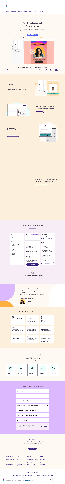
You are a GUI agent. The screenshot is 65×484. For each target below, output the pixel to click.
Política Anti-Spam (21, 475)
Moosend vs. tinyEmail (31, 464)
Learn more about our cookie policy (29, 480)
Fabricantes (19, 461)
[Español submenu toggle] (37, 477)
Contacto (7, 461)
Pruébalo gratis (32, 264)
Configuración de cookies (49, 475)
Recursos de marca (9, 464)
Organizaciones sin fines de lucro (21, 465)
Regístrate (21, 1)
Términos (38, 475)
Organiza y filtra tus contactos (40, 108)
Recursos (19, 11)
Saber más (9, 374)
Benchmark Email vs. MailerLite (32, 462)
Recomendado (35, 234)
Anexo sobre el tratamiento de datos (30, 475)
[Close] (50, 480)
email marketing (40, 29)
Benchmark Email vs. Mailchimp (32, 459)
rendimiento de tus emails (43, 181)
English (18, 2)
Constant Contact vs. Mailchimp (32, 461)
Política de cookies (15, 475)
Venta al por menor (20, 457)
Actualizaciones (8, 462)
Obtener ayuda (43, 462)
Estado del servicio (43, 465)
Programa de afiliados (10, 459)
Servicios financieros (20, 462)
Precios (7, 11)
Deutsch (18, 3)
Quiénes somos (8, 457)
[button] (32, 391)
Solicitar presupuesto (48, 238)
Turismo (18, 459)
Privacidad (42, 475)
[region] (28, 480)
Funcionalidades (13, 11)
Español (18, 1)
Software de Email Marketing (32, 457)
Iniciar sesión (30, 11)
